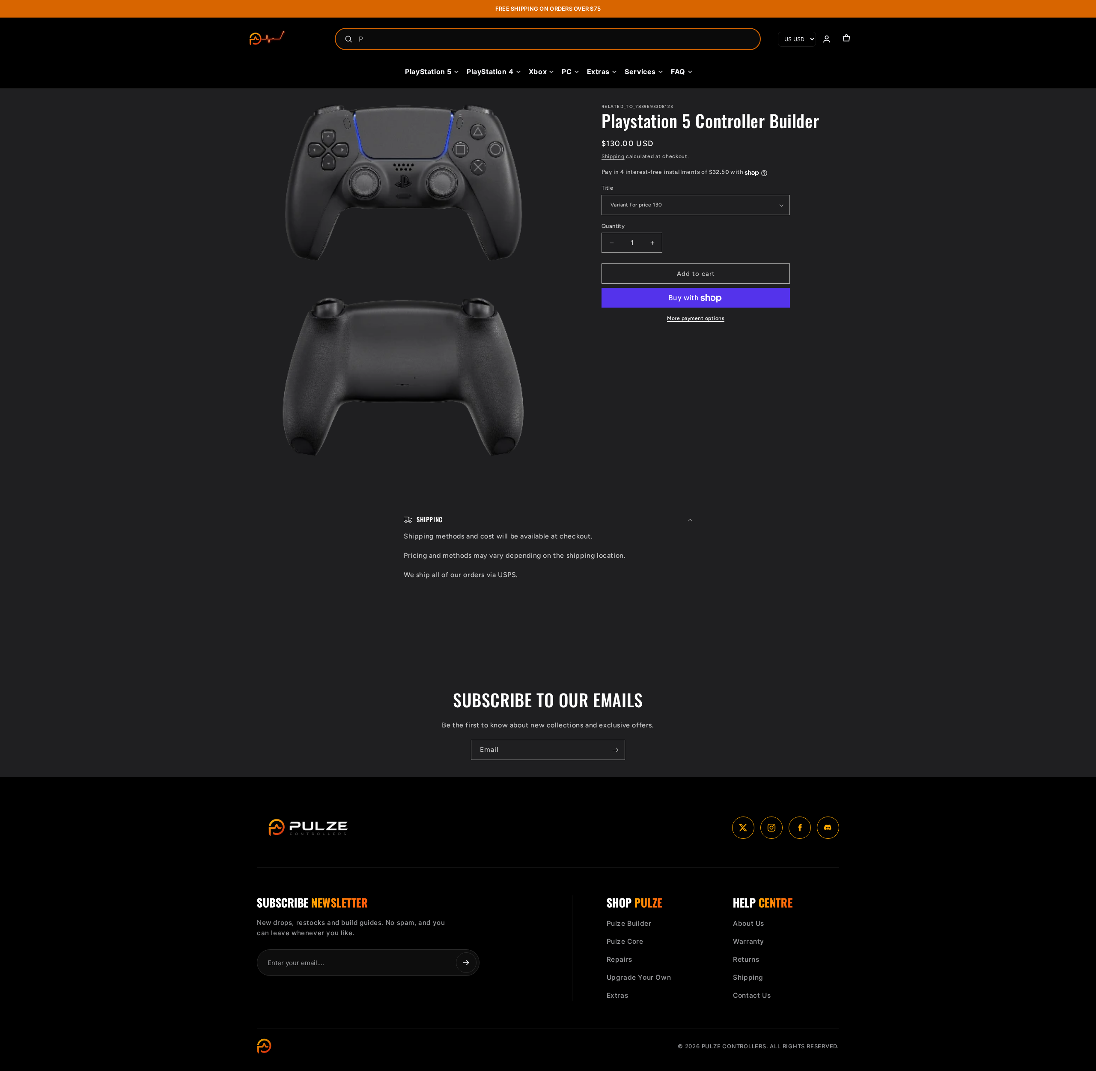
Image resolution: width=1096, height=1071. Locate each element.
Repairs (619, 959)
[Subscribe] (615, 750)
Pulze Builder (629, 923)
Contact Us (752, 995)
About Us (748, 923)
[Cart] (846, 39)
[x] (743, 828)
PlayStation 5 (428, 71)
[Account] (827, 39)
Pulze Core (625, 941)
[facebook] (800, 828)
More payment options (695, 319)
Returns (746, 959)
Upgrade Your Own (639, 977)
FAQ (678, 71)
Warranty (748, 941)
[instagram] (771, 828)
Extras (598, 71)
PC (567, 71)
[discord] (828, 828)
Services (640, 71)
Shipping (613, 156)
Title (607, 188)
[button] (548, 519)
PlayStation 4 (490, 71)
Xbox (538, 71)
